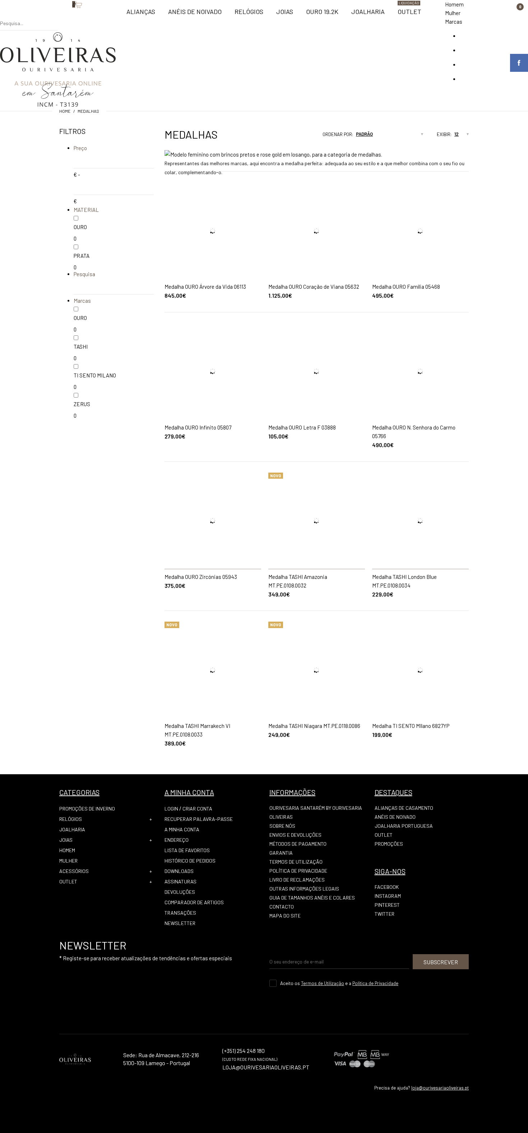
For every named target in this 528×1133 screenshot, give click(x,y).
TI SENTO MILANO (95, 375)
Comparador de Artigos (194, 902)
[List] (302, 136)
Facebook (387, 887)
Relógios (70, 819)
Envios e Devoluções (295, 835)
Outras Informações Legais (304, 889)
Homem (454, 4)
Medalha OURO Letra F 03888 (302, 427)
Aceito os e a (339, 983)
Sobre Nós (282, 826)
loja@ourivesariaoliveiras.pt (440, 1088)
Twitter (384, 914)
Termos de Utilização (296, 862)
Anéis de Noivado (395, 817)
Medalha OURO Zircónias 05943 (201, 577)
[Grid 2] (295, 136)
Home (64, 110)
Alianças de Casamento (404, 808)
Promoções (389, 844)
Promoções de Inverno (87, 808)
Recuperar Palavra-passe (199, 819)
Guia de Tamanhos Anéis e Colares (312, 898)
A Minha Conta (182, 829)
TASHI (81, 346)
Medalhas (88, 110)
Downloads (179, 871)
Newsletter (180, 923)
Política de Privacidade (298, 871)
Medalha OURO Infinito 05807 (198, 427)
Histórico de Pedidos (190, 861)
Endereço (177, 840)
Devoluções (180, 892)
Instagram (388, 896)
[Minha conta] (61, 16)
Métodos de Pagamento (297, 844)
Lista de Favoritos (187, 850)
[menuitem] (140, 15)
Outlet (68, 881)
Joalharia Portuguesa (404, 826)
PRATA (81, 255)
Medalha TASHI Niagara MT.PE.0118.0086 (314, 726)
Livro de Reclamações (297, 880)
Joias (66, 840)
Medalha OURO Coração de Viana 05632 (313, 286)
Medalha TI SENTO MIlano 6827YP (410, 726)
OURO (80, 227)
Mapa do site (285, 916)
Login (171, 808)
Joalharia (72, 829)
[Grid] (288, 136)
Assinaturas (180, 881)
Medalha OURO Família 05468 (406, 286)
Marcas (453, 21)
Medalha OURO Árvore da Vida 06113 (205, 286)
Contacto (281, 907)
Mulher (452, 13)
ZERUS (82, 404)
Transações (180, 913)
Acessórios (74, 871)
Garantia (281, 853)
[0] (68, 16)
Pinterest (387, 905)
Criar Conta (197, 808)
